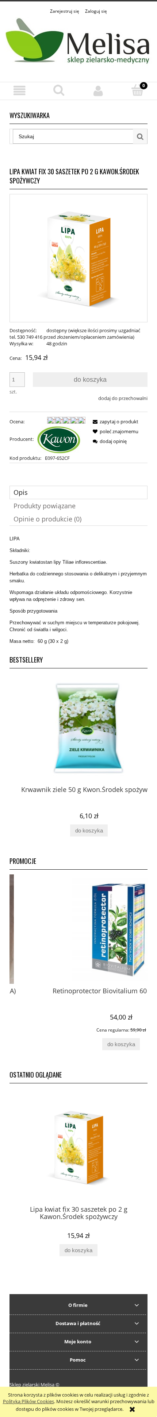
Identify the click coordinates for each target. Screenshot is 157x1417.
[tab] (78, 492)
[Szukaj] (140, 136)
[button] (19, 90)
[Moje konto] (98, 90)
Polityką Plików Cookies (28, 1401)
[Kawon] (58, 439)
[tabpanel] (78, 590)
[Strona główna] (78, 44)
